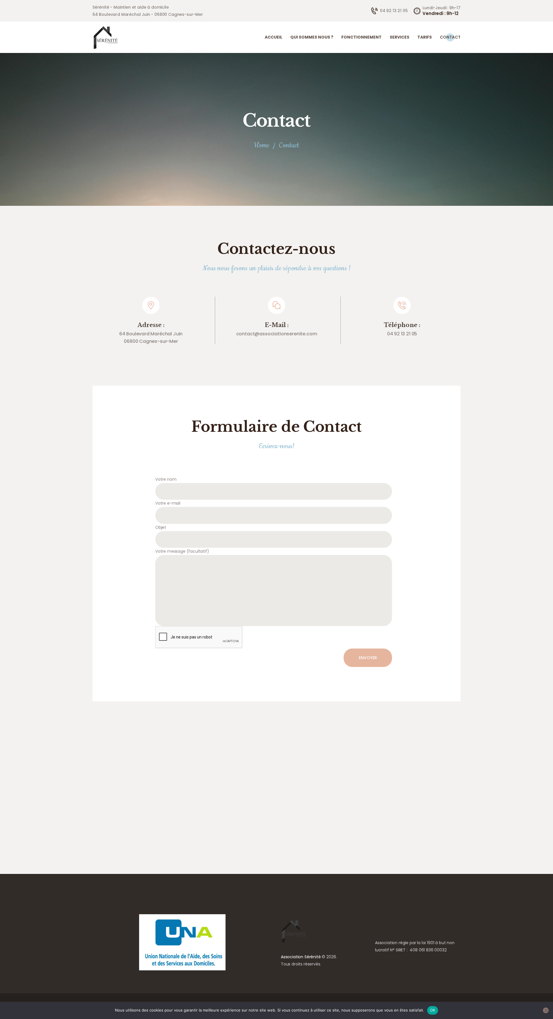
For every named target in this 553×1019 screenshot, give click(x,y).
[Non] (546, 1010)
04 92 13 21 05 (402, 333)
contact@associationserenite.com (276, 333)
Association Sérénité (301, 957)
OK (432, 1010)
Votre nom (165, 479)
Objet (160, 527)
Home (261, 145)
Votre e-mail (167, 503)
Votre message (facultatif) (182, 551)
